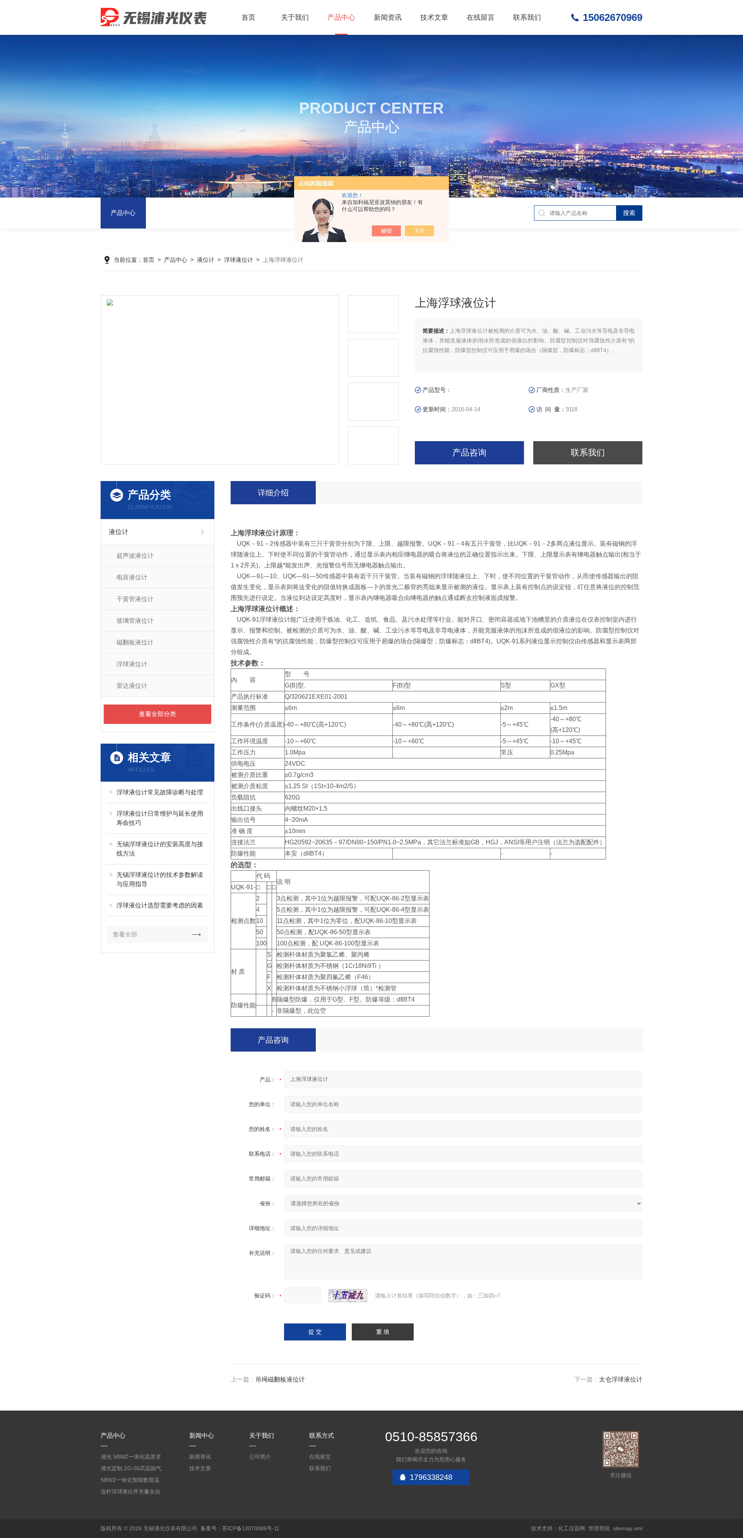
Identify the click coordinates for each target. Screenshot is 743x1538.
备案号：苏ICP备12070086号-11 (239, 1528)
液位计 (205, 259)
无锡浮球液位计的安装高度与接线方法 (159, 849)
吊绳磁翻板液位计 (280, 1379)
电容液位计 (131, 577)
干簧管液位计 (135, 599)
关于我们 (295, 17)
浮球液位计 (238, 259)
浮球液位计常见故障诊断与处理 (159, 792)
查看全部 (125, 934)
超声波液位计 (135, 555)
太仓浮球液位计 (620, 1379)
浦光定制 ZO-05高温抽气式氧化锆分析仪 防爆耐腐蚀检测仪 (131, 1469)
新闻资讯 (388, 17)
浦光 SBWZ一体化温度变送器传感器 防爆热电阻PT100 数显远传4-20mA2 (132, 1458)
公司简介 (260, 1457)
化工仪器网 (571, 1528)
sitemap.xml (627, 1528)
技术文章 (434, 17)
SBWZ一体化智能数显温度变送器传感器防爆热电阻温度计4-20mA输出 (130, 1481)
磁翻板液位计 (135, 642)
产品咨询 (469, 452)
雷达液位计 (131, 685)
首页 (248, 17)
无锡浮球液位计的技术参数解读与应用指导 (159, 879)
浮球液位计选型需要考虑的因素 (159, 905)
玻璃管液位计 (135, 620)
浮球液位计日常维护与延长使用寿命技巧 (159, 818)
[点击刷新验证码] (348, 1295)
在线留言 (481, 17)
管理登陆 (599, 1528)
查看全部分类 (157, 714)
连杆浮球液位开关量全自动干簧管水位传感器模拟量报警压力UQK (130, 1492)
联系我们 (527, 17)
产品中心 (341, 17)
